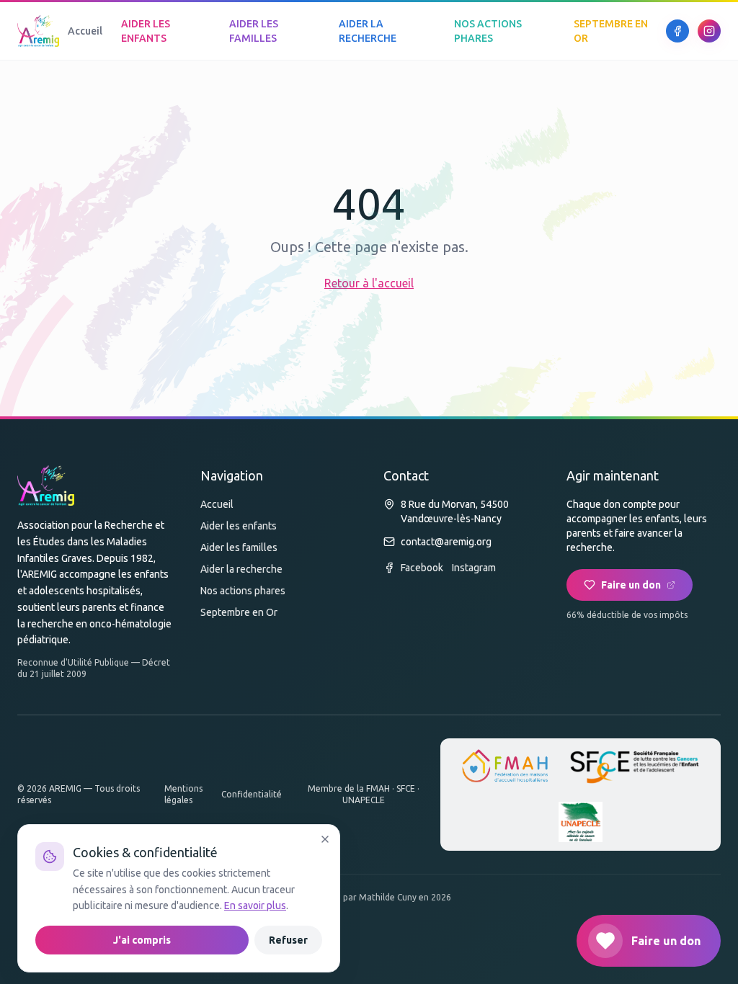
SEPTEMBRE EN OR (611, 31)
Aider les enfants (238, 526)
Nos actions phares (242, 590)
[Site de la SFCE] (634, 767)
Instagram (474, 567)
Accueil (85, 31)
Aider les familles (238, 547)
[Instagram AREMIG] (709, 31)
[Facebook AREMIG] (677, 31)
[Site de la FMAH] (505, 767)
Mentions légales (183, 794)
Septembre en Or (238, 612)
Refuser (288, 940)
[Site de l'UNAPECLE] (581, 822)
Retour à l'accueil (369, 283)
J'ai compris (142, 940)
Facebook (422, 567)
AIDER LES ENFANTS (145, 31)
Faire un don (631, 585)
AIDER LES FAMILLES (253, 31)
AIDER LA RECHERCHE (367, 31)
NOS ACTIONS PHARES (488, 31)
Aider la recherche (241, 569)
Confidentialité (251, 794)
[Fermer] (325, 839)
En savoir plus (255, 905)
